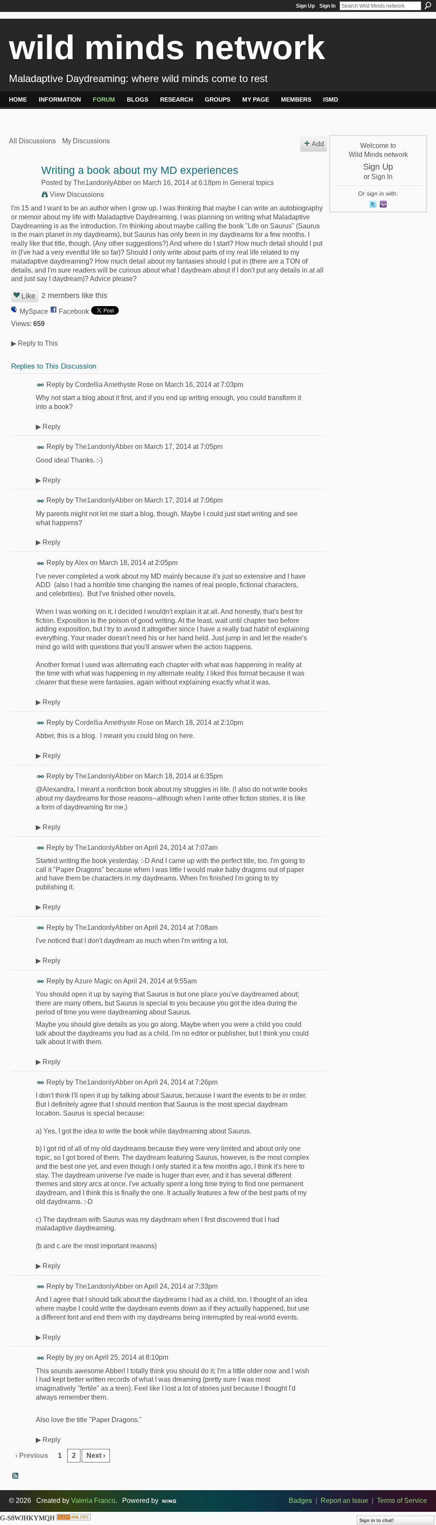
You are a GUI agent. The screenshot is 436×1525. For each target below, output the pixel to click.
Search (428, 5)
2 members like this (74, 295)
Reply (48, 426)
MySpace (34, 311)
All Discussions (32, 141)
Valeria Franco (93, 1500)
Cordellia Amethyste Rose (114, 384)
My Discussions (86, 141)
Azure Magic (93, 981)
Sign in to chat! (376, 1520)
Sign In (327, 6)
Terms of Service (402, 1500)
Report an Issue (344, 1500)
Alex (81, 562)
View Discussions (77, 194)
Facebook (74, 311)
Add (318, 144)
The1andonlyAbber (102, 182)
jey (79, 1357)
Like (28, 296)
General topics (252, 182)
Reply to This (34, 343)
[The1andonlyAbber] (22, 186)
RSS (16, 1476)
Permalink (41, 385)
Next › (95, 1455)
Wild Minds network (167, 47)
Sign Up (305, 6)
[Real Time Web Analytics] (74, 1518)
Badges (300, 1500)
